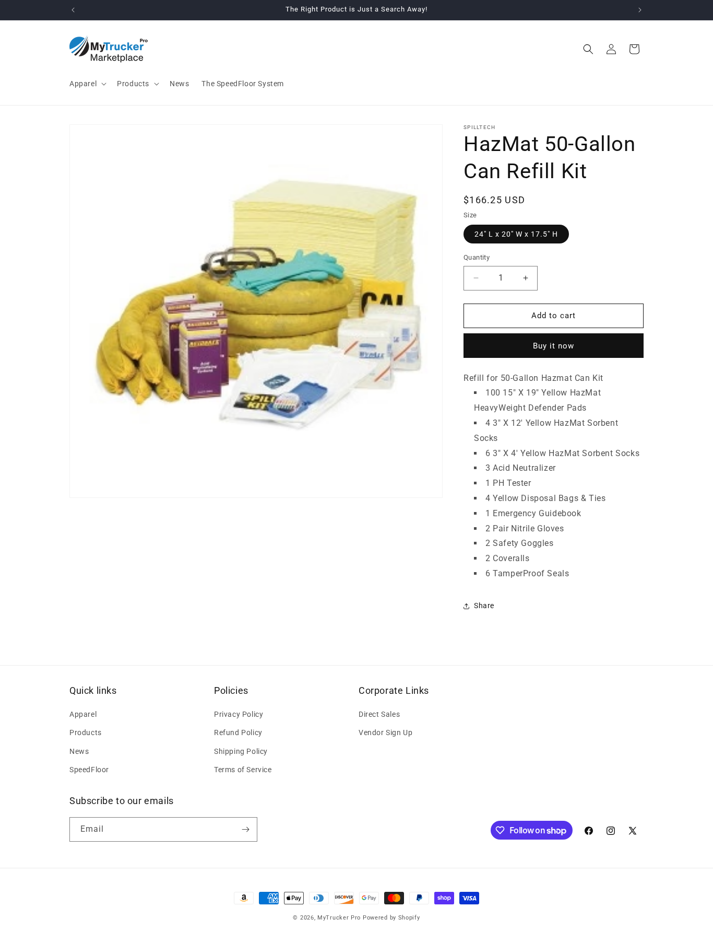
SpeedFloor (89, 769)
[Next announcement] (639, 10)
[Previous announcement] (73, 10)
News (79, 751)
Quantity (477, 257)
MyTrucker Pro (339, 917)
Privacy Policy (238, 714)
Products (85, 732)
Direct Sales (379, 714)
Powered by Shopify (391, 917)
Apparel (83, 714)
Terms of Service (243, 769)
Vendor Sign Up (385, 732)
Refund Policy (238, 732)
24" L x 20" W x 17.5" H (516, 234)
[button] (87, 84)
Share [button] (484, 605)
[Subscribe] (245, 829)
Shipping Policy (241, 751)
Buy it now (553, 346)
